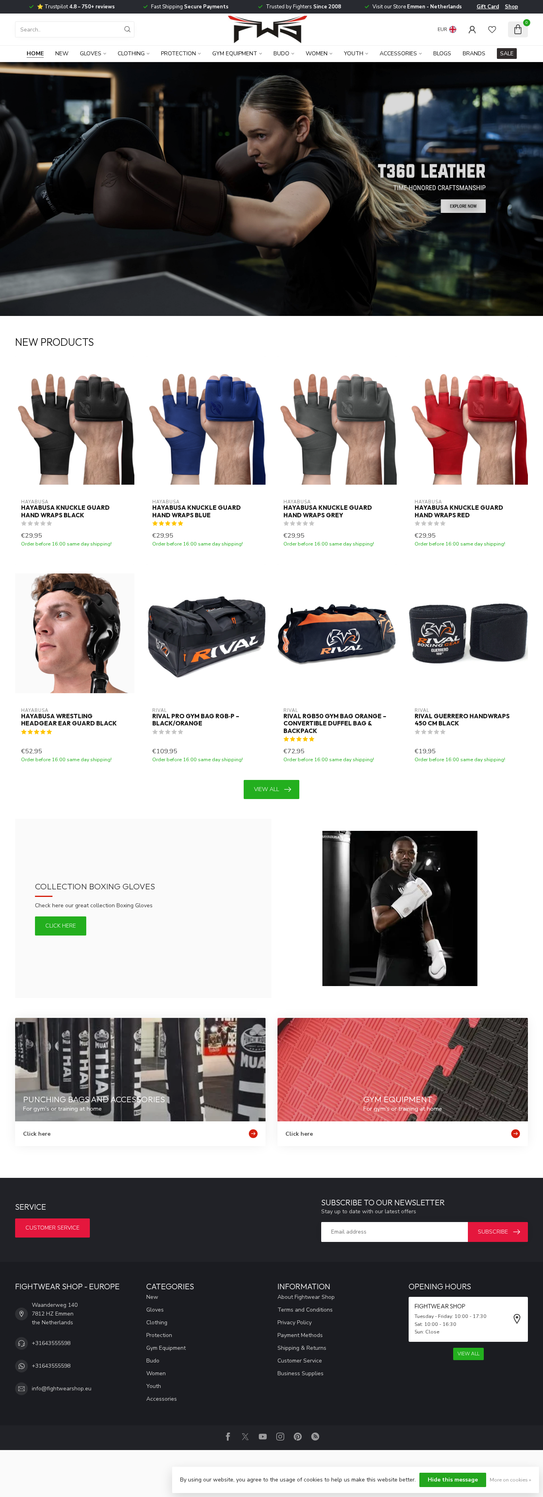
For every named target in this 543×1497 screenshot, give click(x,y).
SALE (507, 53)
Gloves (90, 53)
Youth (353, 53)
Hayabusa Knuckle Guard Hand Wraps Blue (196, 511)
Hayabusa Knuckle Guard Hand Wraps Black (65, 511)
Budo (281, 53)
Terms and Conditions (305, 1310)
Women (317, 53)
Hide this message (453, 1479)
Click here (60, 926)
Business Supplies (300, 1373)
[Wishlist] (492, 29)
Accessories (398, 53)
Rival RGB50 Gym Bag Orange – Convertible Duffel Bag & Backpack (334, 724)
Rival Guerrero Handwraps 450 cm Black (462, 720)
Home (35, 53)
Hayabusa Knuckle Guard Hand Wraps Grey (327, 511)
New (61, 53)
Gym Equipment (234, 53)
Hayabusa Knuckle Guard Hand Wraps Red (459, 511)
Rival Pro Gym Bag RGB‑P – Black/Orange (195, 720)
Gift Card (488, 6)
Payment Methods (300, 1335)
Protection (178, 53)
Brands (474, 53)
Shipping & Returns (301, 1348)
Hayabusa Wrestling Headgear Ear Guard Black (69, 720)
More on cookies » (510, 1479)
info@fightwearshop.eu (61, 1388)
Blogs (442, 53)
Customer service (52, 1228)
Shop (511, 6)
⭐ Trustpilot (76, 6)
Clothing (131, 53)
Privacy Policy (294, 1322)
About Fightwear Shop (306, 1297)
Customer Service (299, 1360)
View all (266, 789)
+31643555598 (51, 1343)
